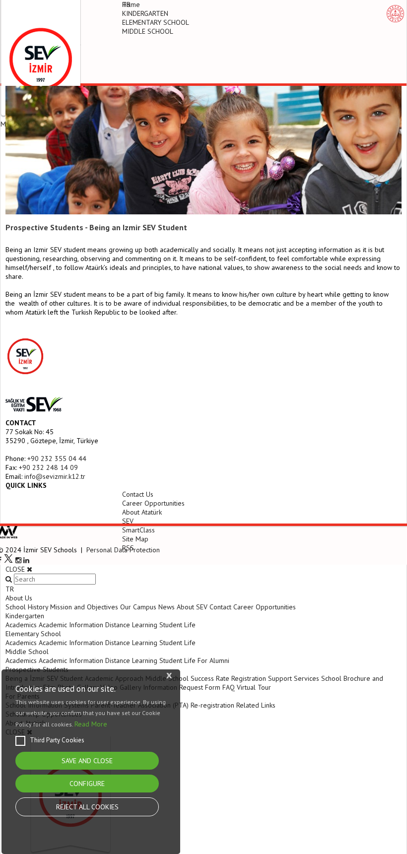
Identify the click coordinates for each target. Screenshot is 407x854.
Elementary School (33, 633)
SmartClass (138, 530)
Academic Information (71, 624)
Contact (220, 606)
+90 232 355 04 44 (56, 458)
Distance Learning (131, 624)
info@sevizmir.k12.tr (54, 476)
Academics (21, 624)
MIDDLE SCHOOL (147, 31)
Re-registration (212, 705)
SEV (128, 521)
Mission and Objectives (84, 606)
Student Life (177, 624)
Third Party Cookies (57, 740)
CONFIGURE (87, 783)
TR (126, 4)
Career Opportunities (153, 503)
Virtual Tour (254, 687)
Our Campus (138, 606)
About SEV (192, 606)
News (166, 606)
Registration (248, 678)
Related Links (255, 705)
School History (26, 606)
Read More (90, 724)
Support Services (293, 678)
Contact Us (137, 494)
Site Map (135, 538)
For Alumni (213, 660)
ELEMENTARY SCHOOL (155, 22)
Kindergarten (24, 615)
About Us (18, 597)
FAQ (228, 687)
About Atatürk (142, 512)
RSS (128, 547)
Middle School (27, 651)
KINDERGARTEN (145, 13)
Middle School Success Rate (187, 678)
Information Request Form (181, 687)
